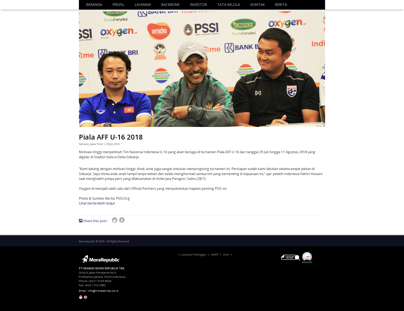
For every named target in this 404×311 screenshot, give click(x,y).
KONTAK (257, 4)
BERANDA (94, 4)
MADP (215, 254)
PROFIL (118, 4)
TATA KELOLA (228, 4)
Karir (226, 254)
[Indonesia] (80, 296)
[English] (85, 296)
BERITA (281, 4)
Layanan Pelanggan (193, 254)
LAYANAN (143, 4)
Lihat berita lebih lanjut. (97, 203)
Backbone (170, 4)
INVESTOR (198, 4)
